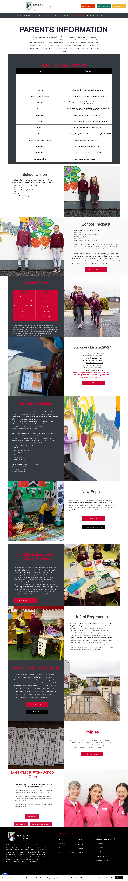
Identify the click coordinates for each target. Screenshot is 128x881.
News (80, 840)
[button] (93, 383)
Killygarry (38, 4)
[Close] (125, 877)
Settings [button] (100, 878)
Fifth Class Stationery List (94, 368)
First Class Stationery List (94, 358)
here (50, 805)
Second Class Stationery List (94, 360)
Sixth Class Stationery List (94, 370)
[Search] (51, 6)
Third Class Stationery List (94, 363)
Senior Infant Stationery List (94, 356)
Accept (119, 878)
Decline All (109, 878)
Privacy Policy (79, 878)
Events (80, 844)
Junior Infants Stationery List (94, 353)
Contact (81, 853)
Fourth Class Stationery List (94, 365)
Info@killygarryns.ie (103, 860)
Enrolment (82, 848)
